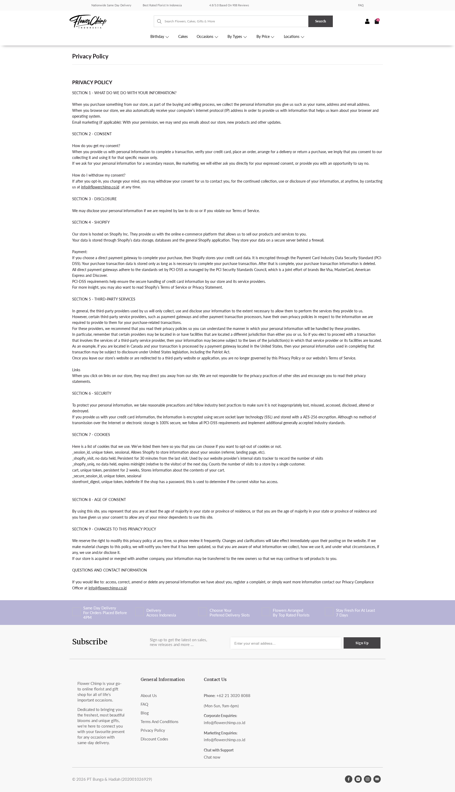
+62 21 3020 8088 (233, 695)
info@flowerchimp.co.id (224, 722)
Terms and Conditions (160, 721)
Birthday (157, 36)
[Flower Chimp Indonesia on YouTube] (358, 779)
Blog (145, 712)
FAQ (361, 5)
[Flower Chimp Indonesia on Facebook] (348, 779)
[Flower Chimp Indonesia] (112, 21)
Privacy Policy (153, 730)
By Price (263, 36)
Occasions (205, 36)
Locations (292, 36)
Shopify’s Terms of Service (166, 287)
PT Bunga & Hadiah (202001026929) (119, 779)
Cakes (183, 36)
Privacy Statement (207, 287)
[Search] (156, 21)
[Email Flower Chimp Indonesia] (377, 779)
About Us (149, 695)
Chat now (212, 757)
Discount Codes (154, 738)
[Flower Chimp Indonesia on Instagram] (367, 779)
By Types (235, 36)
